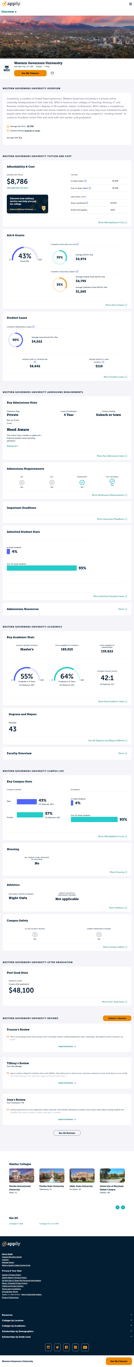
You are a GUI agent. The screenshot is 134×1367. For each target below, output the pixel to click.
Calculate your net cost (17, 188)
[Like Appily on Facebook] (66, 1347)
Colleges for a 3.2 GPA (49, 1224)
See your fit (12, 446)
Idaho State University (81, 1186)
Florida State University (51, 1186)
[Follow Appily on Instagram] (48, 1347)
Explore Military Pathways (22, 209)
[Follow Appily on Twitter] (57, 1347)
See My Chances (30, 73)
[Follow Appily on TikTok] (75, 1347)
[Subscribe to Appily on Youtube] (85, 1347)
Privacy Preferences (10, 1297)
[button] (52, 73)
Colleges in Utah (16, 1224)
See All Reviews (67, 1133)
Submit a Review (117, 1018)
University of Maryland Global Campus (111, 1188)
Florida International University (20, 1188)
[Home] (11, 3)
